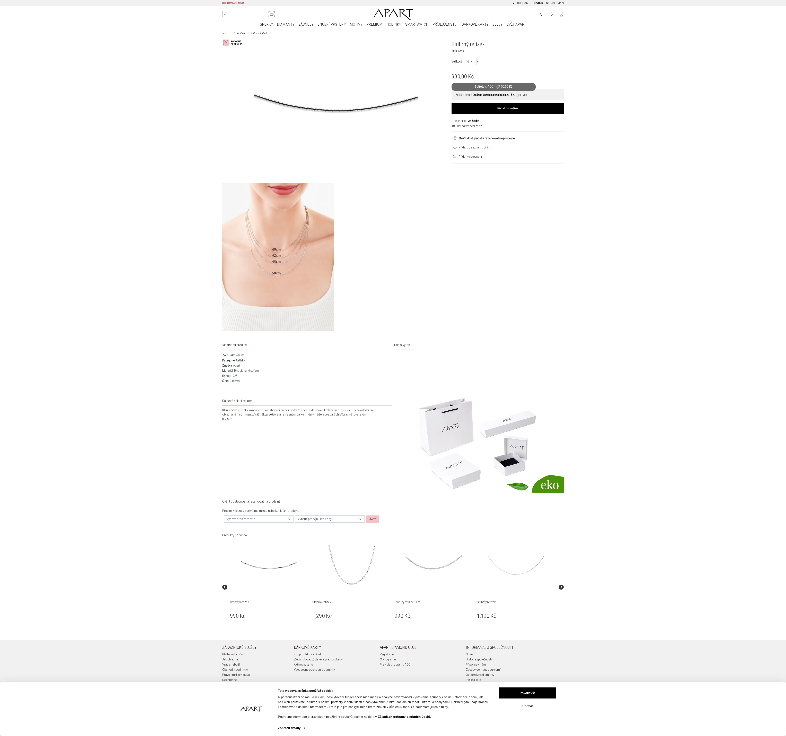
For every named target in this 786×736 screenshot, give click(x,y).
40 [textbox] (467, 61)
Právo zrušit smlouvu (236, 674)
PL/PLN (560, 3)
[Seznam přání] (551, 14)
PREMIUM (374, 24)
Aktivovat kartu (303, 664)
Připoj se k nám (476, 664)
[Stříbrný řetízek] (269, 565)
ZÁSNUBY (305, 24)
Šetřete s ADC (493, 86)
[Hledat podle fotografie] (272, 14)
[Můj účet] (540, 14)
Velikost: (457, 61)
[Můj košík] (561, 14)
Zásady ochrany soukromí (483, 669)
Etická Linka (473, 680)
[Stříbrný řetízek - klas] (434, 565)
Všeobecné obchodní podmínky (314, 669)
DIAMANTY (285, 24)
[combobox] (470, 61)
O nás (469, 654)
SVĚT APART (516, 24)
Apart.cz (227, 33)
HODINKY (393, 24)
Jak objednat (230, 659)
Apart (236, 365)
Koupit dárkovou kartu (308, 654)
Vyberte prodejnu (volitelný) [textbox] (315, 519)
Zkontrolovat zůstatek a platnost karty (318, 659)
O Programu (388, 659)
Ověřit (372, 519)
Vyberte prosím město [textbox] (241, 519)
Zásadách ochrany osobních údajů (404, 716)
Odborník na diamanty (480, 674)
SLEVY (497, 24)
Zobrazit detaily (289, 728)
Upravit (527, 706)
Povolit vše (527, 693)
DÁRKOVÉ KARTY (475, 24)
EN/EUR (549, 3)
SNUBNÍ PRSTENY (331, 24)
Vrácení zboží (231, 664)
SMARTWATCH (416, 24)
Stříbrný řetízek (239, 602)
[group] (269, 587)
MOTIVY (356, 24)
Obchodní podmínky (235, 669)
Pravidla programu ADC (395, 664)
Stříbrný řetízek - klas (407, 602)
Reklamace (229, 680)
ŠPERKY (266, 24)
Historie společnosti (479, 659)
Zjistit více (521, 94)
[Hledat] (225, 14)
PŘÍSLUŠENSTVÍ (445, 24)
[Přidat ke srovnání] (454, 156)
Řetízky (241, 33)
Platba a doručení (233, 654)
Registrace (387, 654)
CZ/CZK (538, 3)
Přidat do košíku (507, 108)
